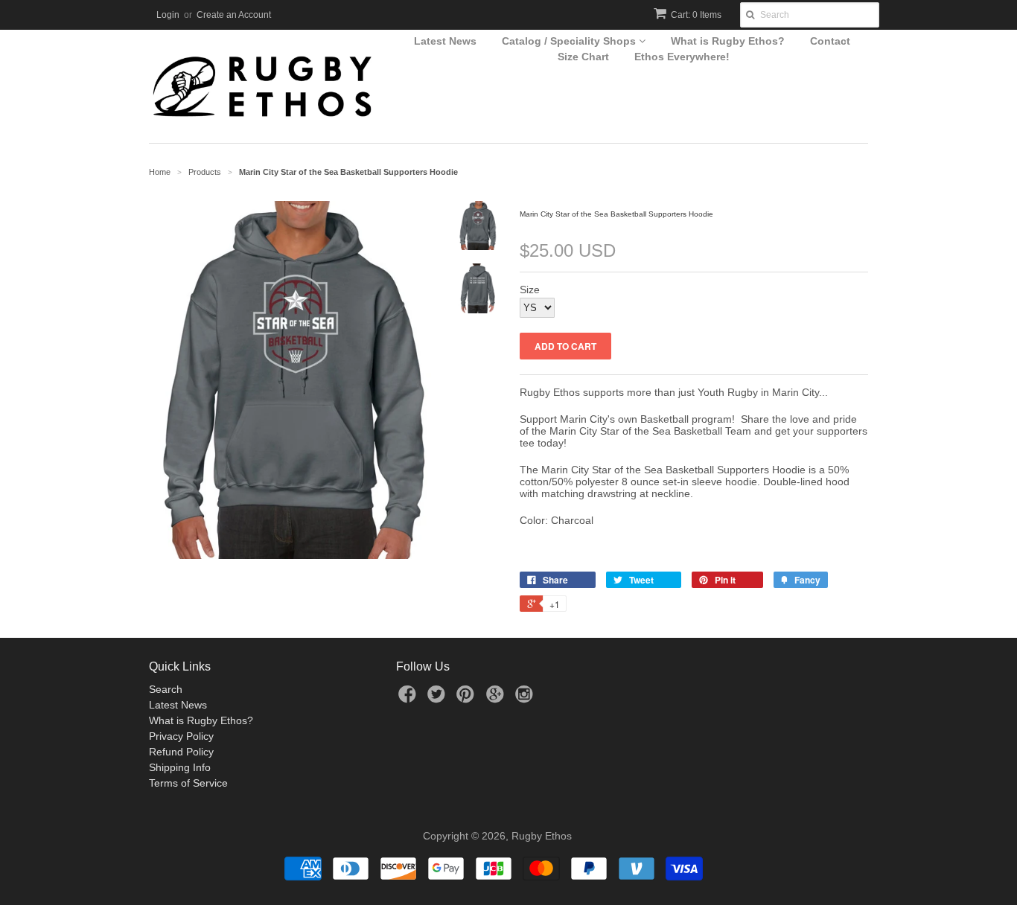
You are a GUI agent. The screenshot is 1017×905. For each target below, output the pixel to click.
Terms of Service (188, 783)
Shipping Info (180, 767)
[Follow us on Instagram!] (526, 698)
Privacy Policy (181, 736)
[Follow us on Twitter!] (438, 698)
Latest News (445, 41)
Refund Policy (181, 752)
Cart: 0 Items (696, 15)
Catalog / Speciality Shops (570, 41)
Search (165, 689)
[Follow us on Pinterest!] (467, 698)
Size (530, 289)
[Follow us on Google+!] (497, 698)
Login (167, 15)
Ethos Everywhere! (682, 57)
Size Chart (583, 57)
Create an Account (234, 15)
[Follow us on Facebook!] (409, 698)
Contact (830, 41)
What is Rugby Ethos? (728, 41)
